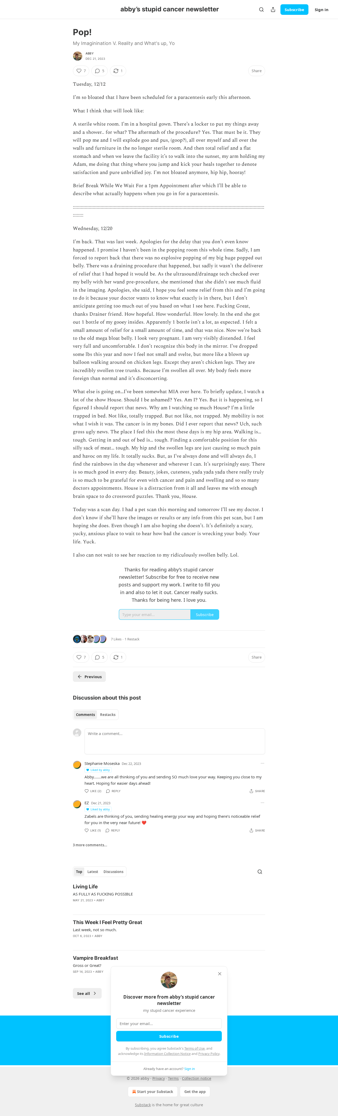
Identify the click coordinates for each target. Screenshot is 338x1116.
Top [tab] (79, 871)
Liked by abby (100, 770)
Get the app (195, 1091)
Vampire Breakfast (95, 958)
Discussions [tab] (113, 871)
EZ (86, 802)
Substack (143, 1104)
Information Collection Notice (167, 1053)
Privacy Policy (208, 1053)
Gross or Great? (87, 965)
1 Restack (132, 639)
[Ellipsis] (262, 763)
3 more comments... (90, 845)
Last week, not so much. (95, 929)
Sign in (321, 9)
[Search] (261, 9)
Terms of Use (194, 1048)
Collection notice (196, 1078)
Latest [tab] (92, 871)
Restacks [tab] (107, 714)
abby (90, 53)
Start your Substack (155, 1091)
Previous (93, 676)
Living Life (85, 887)
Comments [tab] (85, 714)
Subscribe (294, 9)
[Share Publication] (273, 9)
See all (83, 993)
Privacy (158, 1078)
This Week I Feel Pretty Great (107, 922)
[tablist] (96, 714)
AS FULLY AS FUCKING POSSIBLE (103, 894)
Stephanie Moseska (102, 763)
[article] (169, 896)
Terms (173, 1078)
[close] (219, 974)
